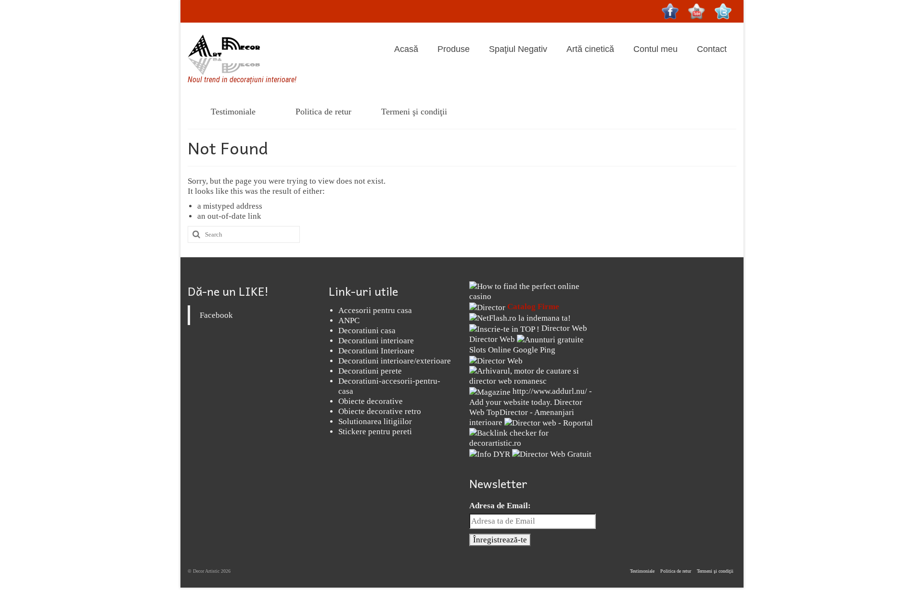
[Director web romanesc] (496, 359)
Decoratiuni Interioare (376, 350)
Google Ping (534, 349)
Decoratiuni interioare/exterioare (394, 360)
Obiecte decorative (370, 401)
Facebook (216, 315)
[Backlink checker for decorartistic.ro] (532, 437)
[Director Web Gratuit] (551, 453)
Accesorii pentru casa (375, 310)
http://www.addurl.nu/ (550, 391)
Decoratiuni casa (367, 330)
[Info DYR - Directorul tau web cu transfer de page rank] (489, 453)
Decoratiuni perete (370, 371)
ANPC (348, 320)
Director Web (564, 328)
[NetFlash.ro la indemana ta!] (520, 317)
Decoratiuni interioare (376, 340)
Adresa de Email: (500, 505)
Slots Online (490, 349)
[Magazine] (490, 391)
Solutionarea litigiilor (375, 421)
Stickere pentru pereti (375, 431)
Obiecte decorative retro (379, 411)
